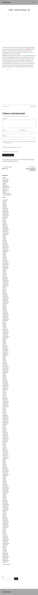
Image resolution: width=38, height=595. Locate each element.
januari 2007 (5, 537)
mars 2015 (5, 396)
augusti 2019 (5, 320)
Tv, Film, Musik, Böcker (7, 194)
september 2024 (6, 232)
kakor (10, 66)
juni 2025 (4, 220)
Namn (3, 130)
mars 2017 (4, 362)
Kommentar (5, 118)
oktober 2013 (5, 421)
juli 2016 (4, 373)
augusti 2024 (5, 234)
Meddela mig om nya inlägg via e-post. (10, 151)
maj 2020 (4, 307)
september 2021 (6, 284)
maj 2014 (4, 411)
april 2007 (5, 533)
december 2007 (6, 521)
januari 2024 (5, 244)
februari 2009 (5, 501)
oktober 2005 (5, 559)
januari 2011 (5, 468)
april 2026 (5, 205)
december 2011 (5, 452)
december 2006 (6, 538)
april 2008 (5, 515)
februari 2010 (5, 484)
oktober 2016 (5, 369)
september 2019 (6, 319)
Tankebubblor (6, 2)
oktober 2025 (5, 214)
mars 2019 (5, 327)
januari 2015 (5, 399)
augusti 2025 (5, 217)
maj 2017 (4, 359)
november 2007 (6, 523)
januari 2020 (5, 313)
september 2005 (6, 560)
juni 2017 (4, 357)
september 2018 (6, 336)
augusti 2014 (5, 406)
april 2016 (4, 378)
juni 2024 (4, 237)
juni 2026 (4, 202)
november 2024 (6, 230)
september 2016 (6, 370)
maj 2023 (4, 255)
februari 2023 (5, 260)
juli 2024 (4, 235)
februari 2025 (5, 225)
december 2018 (5, 332)
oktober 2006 (5, 541)
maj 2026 (4, 204)
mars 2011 (4, 465)
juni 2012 (4, 444)
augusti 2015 (5, 389)
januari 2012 (5, 451)
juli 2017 (4, 356)
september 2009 (6, 491)
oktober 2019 (5, 317)
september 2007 (6, 525)
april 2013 (4, 429)
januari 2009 (5, 503)
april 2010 (4, 481)
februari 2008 (5, 518)
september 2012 (6, 439)
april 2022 (5, 274)
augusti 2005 (5, 561)
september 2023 (6, 250)
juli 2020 (4, 304)
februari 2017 (5, 363)
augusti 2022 (5, 268)
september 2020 (6, 301)
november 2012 (5, 436)
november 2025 (6, 212)
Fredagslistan (5, 181)
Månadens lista (6, 186)
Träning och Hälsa (6, 193)
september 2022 (6, 267)
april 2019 (4, 326)
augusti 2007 (5, 527)
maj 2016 (4, 376)
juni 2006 (4, 547)
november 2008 (6, 505)
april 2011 (4, 464)
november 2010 (6, 471)
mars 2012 (5, 448)
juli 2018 (4, 339)
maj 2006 (4, 549)
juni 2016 (4, 375)
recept (26, 65)
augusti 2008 (5, 510)
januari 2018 (5, 347)
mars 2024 (5, 241)
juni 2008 (4, 513)
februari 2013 (5, 432)
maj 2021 (4, 290)
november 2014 (6, 402)
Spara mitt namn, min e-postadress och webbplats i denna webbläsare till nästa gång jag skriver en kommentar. (19, 142)
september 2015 (6, 388)
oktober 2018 (5, 334)
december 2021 (5, 280)
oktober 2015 (5, 386)
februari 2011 (5, 467)
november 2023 (6, 247)
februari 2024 (5, 243)
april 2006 (5, 550)
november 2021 (5, 281)
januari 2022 (5, 278)
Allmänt (4, 177)
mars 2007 (5, 534)
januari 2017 (5, 365)
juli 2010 (4, 477)
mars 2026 (5, 207)
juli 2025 (4, 218)
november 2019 (6, 316)
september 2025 (6, 215)
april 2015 (4, 395)
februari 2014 (5, 415)
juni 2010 (4, 478)
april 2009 (5, 498)
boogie (21, 60)
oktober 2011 (5, 455)
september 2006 (6, 543)
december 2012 (5, 435)
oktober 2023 (5, 248)
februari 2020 (5, 311)
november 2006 (6, 540)
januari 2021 (5, 296)
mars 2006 (5, 551)
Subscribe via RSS (6, 564)
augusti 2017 (5, 355)
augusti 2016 (5, 372)
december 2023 (6, 245)
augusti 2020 (5, 303)
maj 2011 (4, 462)
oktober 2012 (5, 438)
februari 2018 (5, 346)
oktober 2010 (5, 472)
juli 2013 (4, 425)
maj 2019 (4, 324)
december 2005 (6, 556)
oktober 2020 (5, 300)
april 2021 (4, 291)
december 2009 (6, 487)
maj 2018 (4, 342)
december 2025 (6, 211)
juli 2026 (4, 201)
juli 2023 (4, 253)
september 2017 (6, 353)
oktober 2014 (5, 403)
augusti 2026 (5, 199)
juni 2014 (4, 409)
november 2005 (6, 557)
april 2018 (4, 343)
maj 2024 (4, 238)
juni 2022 (4, 271)
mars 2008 (5, 517)
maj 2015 (4, 393)
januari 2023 (5, 261)
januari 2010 (5, 485)
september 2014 (6, 405)
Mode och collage (6, 187)
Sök (2, 576)
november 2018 (5, 333)
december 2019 (6, 314)
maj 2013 (4, 428)
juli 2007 (4, 528)
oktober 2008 (5, 507)
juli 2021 (4, 287)
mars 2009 (5, 500)
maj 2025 (4, 221)
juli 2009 (4, 494)
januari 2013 (5, 434)
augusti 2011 (5, 458)
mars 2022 (5, 276)
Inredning (4, 184)
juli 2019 (4, 322)
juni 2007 (4, 530)
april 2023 (5, 257)
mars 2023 (5, 258)
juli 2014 (4, 408)
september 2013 (6, 422)
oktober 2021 (5, 283)
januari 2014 (5, 416)
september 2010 (6, 474)
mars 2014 (5, 413)
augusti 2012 (5, 441)
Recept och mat (6, 190)
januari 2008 (5, 520)
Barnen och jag (33, 106)
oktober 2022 (5, 266)
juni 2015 (4, 392)
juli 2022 (4, 270)
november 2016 (6, 367)
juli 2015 (4, 390)
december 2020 (6, 297)
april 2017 (4, 360)
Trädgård (4, 191)
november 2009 (6, 488)
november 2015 (5, 385)
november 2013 (6, 419)
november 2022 (6, 264)
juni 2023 (4, 254)
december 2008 (6, 504)
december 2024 (6, 228)
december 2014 (6, 401)
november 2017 (5, 350)
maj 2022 (4, 273)
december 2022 (6, 263)
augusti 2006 (5, 544)
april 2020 (5, 309)
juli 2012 (4, 442)
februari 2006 (5, 553)
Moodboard (5, 189)
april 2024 (5, 240)
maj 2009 (4, 497)
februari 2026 (5, 208)
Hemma (4, 183)
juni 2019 (4, 323)
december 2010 (6, 469)
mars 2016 (5, 379)
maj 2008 (4, 514)
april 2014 (4, 412)
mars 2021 (5, 293)
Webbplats (4, 135)
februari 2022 (5, 277)
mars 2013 (5, 431)
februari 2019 (5, 329)
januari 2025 (5, 227)
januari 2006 (5, 554)
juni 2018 (4, 340)
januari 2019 (5, 330)
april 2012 (4, 447)
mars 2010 (5, 482)
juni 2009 (4, 495)
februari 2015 (5, 398)
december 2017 (5, 349)
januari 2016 (5, 382)
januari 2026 (5, 209)
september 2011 (6, 457)
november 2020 (6, 299)
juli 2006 (4, 546)
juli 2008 (4, 511)
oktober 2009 (5, 490)
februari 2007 (5, 536)
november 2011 (5, 454)
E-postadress (23, 130)
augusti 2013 (5, 424)
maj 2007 (4, 531)
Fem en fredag (5, 180)
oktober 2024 (5, 231)
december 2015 (5, 383)
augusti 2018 (5, 337)
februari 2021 (5, 294)
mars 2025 (5, 224)
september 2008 (6, 508)
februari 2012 (5, 449)
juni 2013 (4, 426)
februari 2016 (5, 380)
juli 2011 (4, 459)
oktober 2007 (5, 524)
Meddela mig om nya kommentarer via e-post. (12, 147)
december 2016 (6, 366)
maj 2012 (4, 445)
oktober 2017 (5, 352)
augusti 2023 (5, 251)
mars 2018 (5, 344)
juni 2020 (4, 306)
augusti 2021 (5, 286)
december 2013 (6, 418)
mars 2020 (5, 310)
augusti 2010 (5, 475)
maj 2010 (4, 480)
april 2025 (5, 222)
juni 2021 (4, 288)
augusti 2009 (5, 492)
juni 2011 (4, 461)
